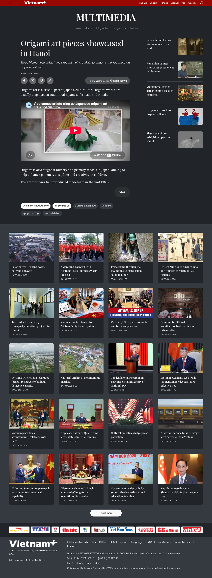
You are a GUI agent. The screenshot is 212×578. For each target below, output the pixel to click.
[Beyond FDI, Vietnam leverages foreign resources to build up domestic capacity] (31, 358)
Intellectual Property (77, 542)
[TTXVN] (40, 529)
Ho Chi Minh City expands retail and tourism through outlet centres (180, 270)
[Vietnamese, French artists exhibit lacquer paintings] (190, 93)
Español (175, 2)
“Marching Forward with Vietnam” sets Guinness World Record (79, 270)
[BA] (192, 529)
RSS (112, 542)
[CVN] (145, 529)
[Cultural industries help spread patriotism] (130, 414)
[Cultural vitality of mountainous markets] (81, 358)
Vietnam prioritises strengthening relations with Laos (29, 437)
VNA (150, 542)
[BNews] (85, 529)
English (153, 2)
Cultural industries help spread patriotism (129, 435)
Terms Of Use (99, 542)
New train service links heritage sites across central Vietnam (180, 435)
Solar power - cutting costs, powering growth (28, 268)
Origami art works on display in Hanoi (159, 112)
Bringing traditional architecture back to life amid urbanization (178, 326)
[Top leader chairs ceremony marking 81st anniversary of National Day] (130, 358)
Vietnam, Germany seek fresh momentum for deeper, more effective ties (178, 381)
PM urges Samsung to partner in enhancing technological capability (31, 492)
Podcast (134, 28)
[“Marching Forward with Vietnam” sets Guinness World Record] (81, 247)
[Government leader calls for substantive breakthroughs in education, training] (130, 469)
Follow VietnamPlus (98, 80)
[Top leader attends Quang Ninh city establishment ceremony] (81, 414)
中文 (183, 3)
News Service (164, 542)
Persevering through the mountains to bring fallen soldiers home (126, 270)
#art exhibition (52, 213)
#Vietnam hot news (85, 205)
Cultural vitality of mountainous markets (80, 379)
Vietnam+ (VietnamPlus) (35, 2)
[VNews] (55, 529)
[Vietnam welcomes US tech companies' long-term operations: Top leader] (81, 469)
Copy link (50, 80)
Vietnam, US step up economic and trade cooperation (129, 324)
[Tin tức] (69, 529)
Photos (77, 28)
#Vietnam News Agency (36, 205)
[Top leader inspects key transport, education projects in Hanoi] (31, 303)
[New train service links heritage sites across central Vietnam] (180, 414)
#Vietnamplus (61, 205)
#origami (106, 205)
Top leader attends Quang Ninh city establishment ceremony (80, 435)
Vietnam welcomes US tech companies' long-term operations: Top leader (77, 492)
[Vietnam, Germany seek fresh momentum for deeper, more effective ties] (180, 358)
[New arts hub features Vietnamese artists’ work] (190, 46)
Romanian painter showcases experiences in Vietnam (160, 67)
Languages (137, 542)
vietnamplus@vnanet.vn (87, 563)
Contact (71, 546)
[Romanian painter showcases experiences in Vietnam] (190, 70)
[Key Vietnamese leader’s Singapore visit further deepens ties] (180, 469)
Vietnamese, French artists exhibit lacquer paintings (160, 90)
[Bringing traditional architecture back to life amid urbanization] (180, 303)
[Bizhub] (99, 529)
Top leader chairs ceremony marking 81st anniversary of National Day (127, 381)
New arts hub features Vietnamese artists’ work (160, 44)
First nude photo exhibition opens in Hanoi (158, 137)
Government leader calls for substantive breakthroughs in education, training (128, 492)
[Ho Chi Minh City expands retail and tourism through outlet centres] (180, 247)
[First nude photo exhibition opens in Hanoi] (190, 139)
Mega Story (119, 28)
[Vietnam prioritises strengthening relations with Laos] (31, 414)
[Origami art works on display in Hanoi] (190, 116)
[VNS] (121, 529)
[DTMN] (168, 529)
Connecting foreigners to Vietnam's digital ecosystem (78, 324)
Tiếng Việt (142, 2)
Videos (88, 28)
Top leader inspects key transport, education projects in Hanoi (31, 326)
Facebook (24, 80)
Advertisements (183, 542)
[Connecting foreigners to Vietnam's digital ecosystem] (81, 303)
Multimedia (106, 17)
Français (163, 2)
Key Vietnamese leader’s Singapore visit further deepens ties (179, 492)
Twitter (32, 80)
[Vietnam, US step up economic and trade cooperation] (130, 303)
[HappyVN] (19, 529)
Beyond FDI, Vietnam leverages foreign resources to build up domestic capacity (30, 381)
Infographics (102, 28)
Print (41, 80)
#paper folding (31, 213)
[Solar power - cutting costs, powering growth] (31, 247)
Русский (191, 3)
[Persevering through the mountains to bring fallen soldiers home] (130, 247)
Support (123, 542)
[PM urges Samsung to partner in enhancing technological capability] (31, 469)
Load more (106, 513)
